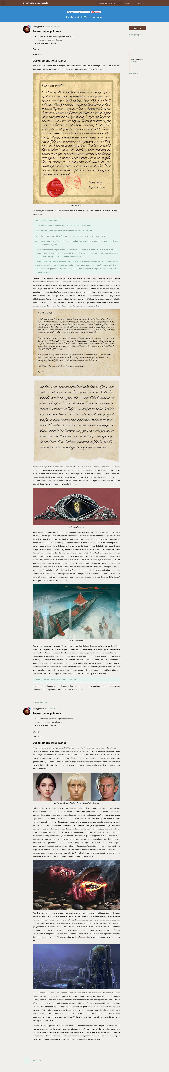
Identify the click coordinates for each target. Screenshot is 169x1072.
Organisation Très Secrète (35, 2)
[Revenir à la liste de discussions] (3, 3)
